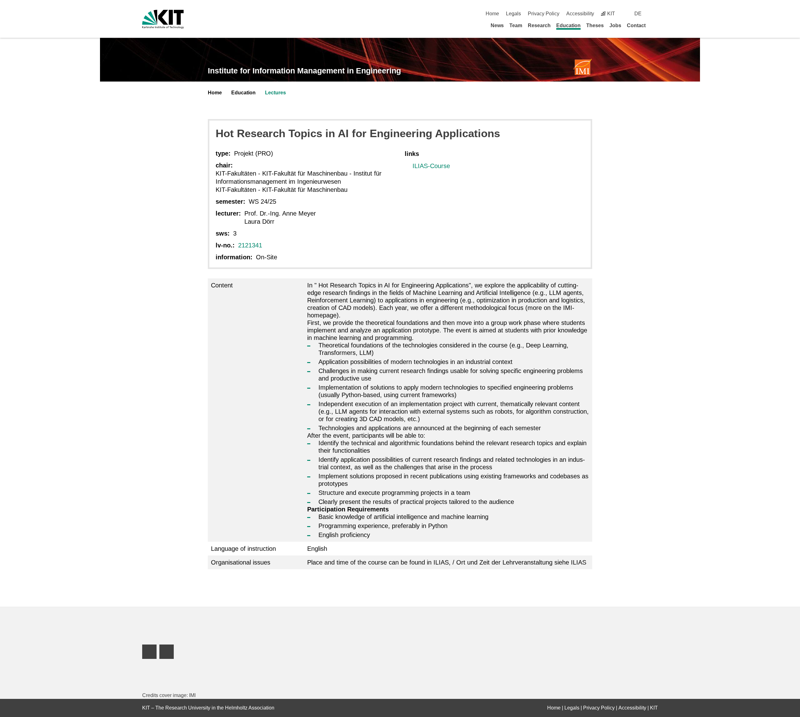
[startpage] (655, 25)
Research (539, 25)
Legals (513, 13)
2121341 (250, 245)
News (497, 25)
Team (515, 25)
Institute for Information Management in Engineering (304, 70)
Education (568, 25)
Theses (595, 25)
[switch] (655, 14)
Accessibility (580, 13)
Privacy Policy (543, 13)
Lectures (275, 92)
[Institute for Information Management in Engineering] (582, 67)
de (638, 13)
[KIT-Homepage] (163, 19)
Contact (636, 25)
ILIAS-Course (431, 165)
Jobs (615, 25)
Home (492, 13)
